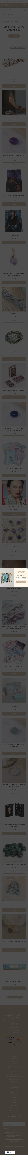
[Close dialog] (27, 568)
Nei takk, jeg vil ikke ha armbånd (21, 583)
